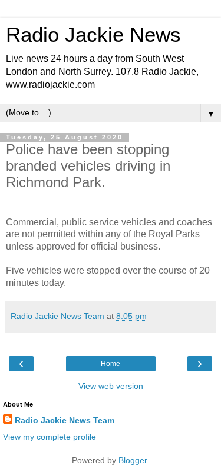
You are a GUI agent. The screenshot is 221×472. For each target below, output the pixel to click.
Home (110, 364)
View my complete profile (49, 436)
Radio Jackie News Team (64, 420)
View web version (110, 386)
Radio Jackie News (93, 35)
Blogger (132, 460)
